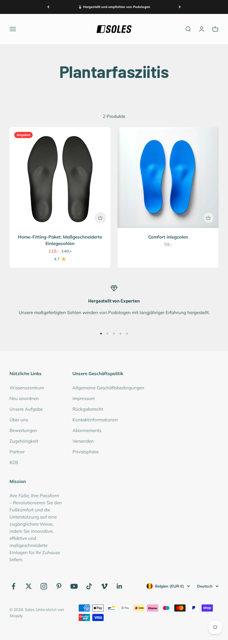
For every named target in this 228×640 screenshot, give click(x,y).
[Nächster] (180, 7)
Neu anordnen (24, 398)
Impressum (83, 398)
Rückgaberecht (87, 409)
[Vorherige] (48, 7)
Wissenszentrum (27, 388)
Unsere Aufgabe (26, 409)
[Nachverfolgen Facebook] (14, 586)
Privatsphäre (85, 452)
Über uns (19, 420)
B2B (14, 462)
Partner (17, 452)
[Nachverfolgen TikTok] (89, 586)
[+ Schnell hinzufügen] (100, 217)
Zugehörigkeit (24, 441)
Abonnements (86, 430)
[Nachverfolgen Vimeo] (104, 586)
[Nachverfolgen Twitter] (29, 586)
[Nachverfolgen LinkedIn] (119, 586)
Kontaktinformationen (95, 420)
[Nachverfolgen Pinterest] (59, 586)
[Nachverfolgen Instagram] (44, 586)
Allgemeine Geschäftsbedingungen (108, 388)
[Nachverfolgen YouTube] (74, 586)
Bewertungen (23, 430)
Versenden (83, 441)
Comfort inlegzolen (168, 237)
